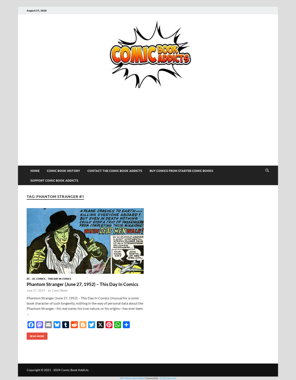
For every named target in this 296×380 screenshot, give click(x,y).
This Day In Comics (59, 278)
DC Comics (38, 278)
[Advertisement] (148, 133)
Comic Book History (63, 171)
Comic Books (60, 290)
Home (34, 171)
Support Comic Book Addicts (54, 180)
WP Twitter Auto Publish (132, 378)
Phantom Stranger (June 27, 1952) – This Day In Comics (82, 284)
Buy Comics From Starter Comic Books (181, 171)
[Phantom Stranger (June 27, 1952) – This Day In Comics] (85, 241)
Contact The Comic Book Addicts (114, 171)
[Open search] (267, 171)
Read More (35, 335)
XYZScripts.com (168, 378)
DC (28, 278)
